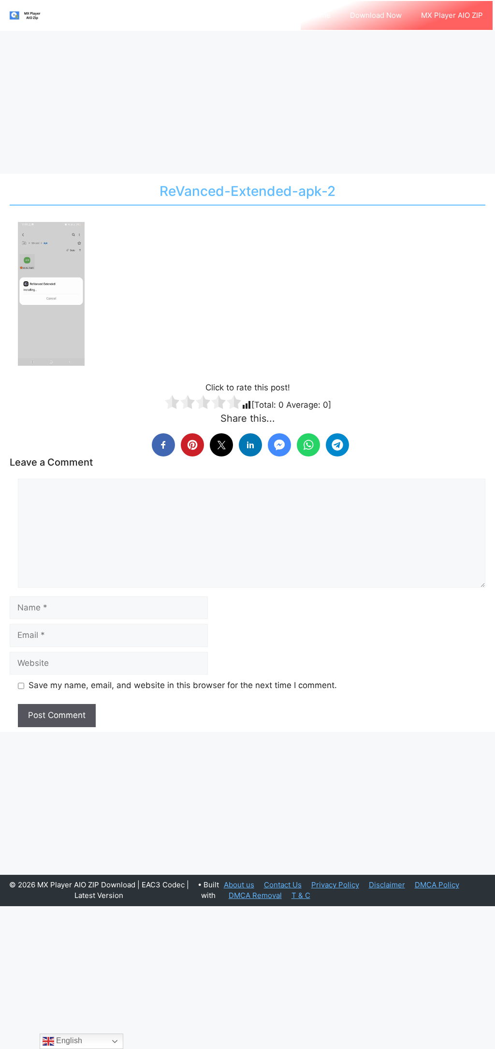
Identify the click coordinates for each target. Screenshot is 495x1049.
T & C (300, 895)
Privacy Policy (335, 884)
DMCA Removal (255, 895)
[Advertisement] (247, 102)
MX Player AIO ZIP (452, 15)
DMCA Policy (437, 884)
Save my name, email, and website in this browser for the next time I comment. (183, 685)
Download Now (376, 15)
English (68, 1040)
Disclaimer (387, 884)
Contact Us (283, 884)
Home (320, 15)
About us (239, 884)
